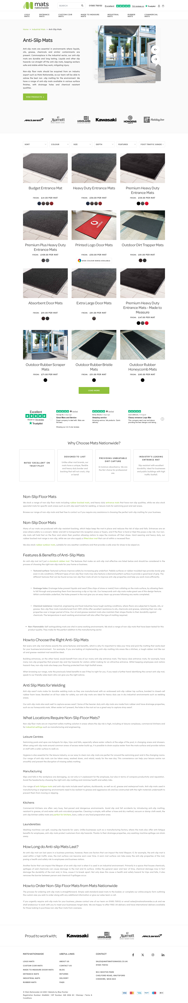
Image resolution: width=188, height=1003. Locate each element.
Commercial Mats (151, 15)
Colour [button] (55, 144)
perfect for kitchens (62, 814)
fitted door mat (91, 538)
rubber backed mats (79, 502)
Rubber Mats (131, 15)
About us (64, 961)
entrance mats (112, 502)
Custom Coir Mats (65, 15)
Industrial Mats (113, 15)
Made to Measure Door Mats (38, 969)
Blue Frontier (63, 992)
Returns (63, 974)
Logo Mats (27, 15)
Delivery (64, 978)
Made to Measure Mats (90, 15)
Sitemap (79, 995)
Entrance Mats (44, 15)
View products (34, 97)
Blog (62, 969)
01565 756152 (95, 5)
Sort (27, 144)
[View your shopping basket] (163, 5)
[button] (155, 49)
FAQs (61, 982)
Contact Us (65, 965)
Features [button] (123, 144)
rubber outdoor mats (45, 544)
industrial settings (34, 726)
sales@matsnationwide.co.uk (112, 961)
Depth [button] (99, 144)
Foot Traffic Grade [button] (151, 144)
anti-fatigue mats (44, 786)
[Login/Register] (159, 5)
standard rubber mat (59, 561)
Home (26, 29)
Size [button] (76, 144)
